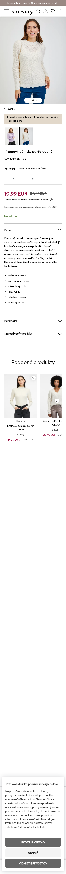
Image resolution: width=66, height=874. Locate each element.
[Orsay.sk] (23, 11)
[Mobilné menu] (6, 11)
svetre (11, 108)
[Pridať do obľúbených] (33, 378)
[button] (33, 100)
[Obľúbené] (53, 11)
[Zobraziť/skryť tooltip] (51, 200)
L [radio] (52, 179)
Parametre (10, 320)
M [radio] (33, 179)
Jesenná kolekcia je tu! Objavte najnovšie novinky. (33, 3)
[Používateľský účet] (45, 11)
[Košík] (60, 11)
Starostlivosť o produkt (18, 333)
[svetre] (5, 109)
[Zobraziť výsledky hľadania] (38, 11)
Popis (7, 230)
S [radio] (13, 179)
